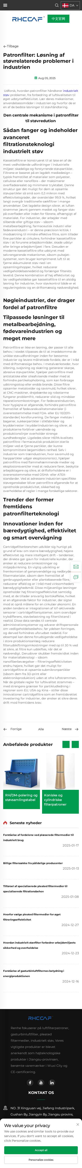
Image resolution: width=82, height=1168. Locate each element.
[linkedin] (52, 1082)
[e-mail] (76, 567)
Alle (41, 729)
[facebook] (30, 1082)
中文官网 (58, 19)
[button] (66, 744)
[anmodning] (76, 577)
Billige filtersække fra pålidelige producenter (33, 863)
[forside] (28, 18)
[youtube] (41, 1082)
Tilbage (13, 46)
